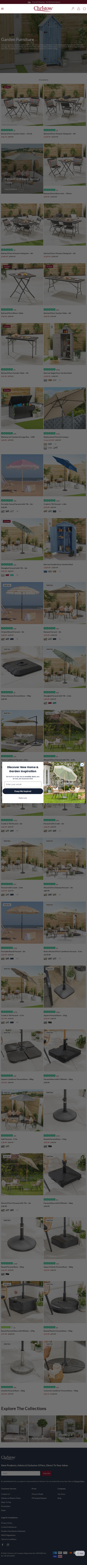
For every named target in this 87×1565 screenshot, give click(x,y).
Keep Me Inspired (22, 791)
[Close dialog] (82, 764)
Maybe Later (23, 798)
